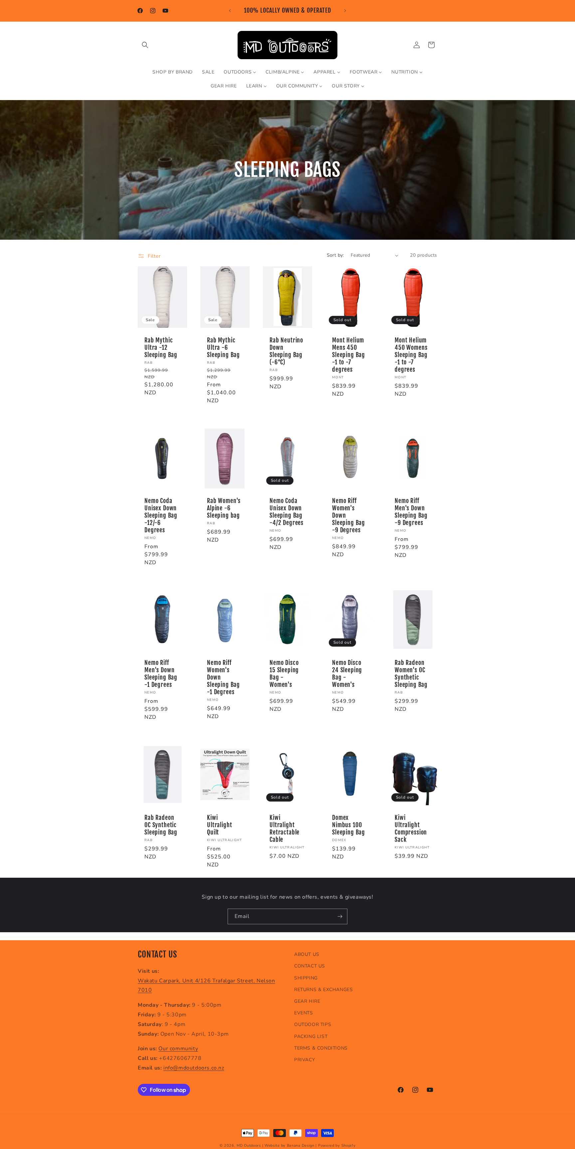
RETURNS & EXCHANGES (323, 989)
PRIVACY (304, 1059)
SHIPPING (306, 977)
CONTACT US (309, 966)
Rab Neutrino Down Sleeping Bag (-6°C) (286, 351)
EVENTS (303, 1013)
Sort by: (335, 255)
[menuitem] (172, 72)
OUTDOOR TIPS (312, 1024)
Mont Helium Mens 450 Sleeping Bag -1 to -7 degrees (348, 355)
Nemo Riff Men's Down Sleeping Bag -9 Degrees (411, 512)
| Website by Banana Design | (289, 1145)
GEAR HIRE (307, 1001)
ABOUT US (306, 954)
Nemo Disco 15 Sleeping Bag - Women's (284, 674)
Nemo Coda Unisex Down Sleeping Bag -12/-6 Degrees (160, 515)
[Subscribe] (339, 916)
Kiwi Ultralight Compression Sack (411, 828)
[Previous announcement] (230, 10)
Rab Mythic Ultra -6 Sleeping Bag (223, 348)
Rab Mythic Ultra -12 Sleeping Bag (160, 348)
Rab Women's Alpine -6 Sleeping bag (224, 508)
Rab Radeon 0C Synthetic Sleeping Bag (160, 825)
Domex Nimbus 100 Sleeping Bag (348, 825)
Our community (178, 1048)
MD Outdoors (249, 1145)
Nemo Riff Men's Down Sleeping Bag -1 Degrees (160, 674)
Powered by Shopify (337, 1145)
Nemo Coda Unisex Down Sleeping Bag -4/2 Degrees (286, 512)
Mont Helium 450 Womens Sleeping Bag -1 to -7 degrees (411, 355)
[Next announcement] (345, 10)
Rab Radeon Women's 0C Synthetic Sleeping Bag (411, 674)
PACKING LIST (310, 1036)
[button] (145, 45)
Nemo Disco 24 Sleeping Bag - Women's (347, 674)
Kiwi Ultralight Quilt (219, 825)
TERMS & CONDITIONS (321, 1048)
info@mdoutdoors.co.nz (193, 1068)
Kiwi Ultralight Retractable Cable (284, 828)
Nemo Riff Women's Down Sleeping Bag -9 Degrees (348, 515)
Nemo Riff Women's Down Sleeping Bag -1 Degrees (223, 677)
